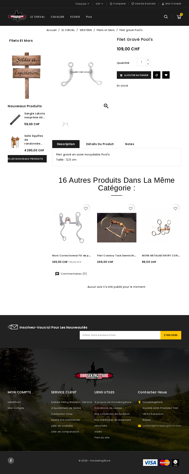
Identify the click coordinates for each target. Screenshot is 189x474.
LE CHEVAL (37, 17)
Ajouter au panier (134, 75)
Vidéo (98, 431)
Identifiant (14, 402)
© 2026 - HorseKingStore (95, 460)
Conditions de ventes (108, 408)
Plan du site (101, 437)
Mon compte (16, 408)
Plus (89, 17)
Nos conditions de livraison (112, 414)
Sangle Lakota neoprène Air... (34, 115)
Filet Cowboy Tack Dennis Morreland (121, 255)
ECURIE (75, 17)
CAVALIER (57, 17)
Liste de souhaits (62, 425)
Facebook (11, 460)
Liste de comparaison (65, 431)
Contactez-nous (61, 414)
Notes (129, 144)
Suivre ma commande (65, 420)
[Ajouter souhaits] (166, 75)
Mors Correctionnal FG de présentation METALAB (84, 255)
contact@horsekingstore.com (162, 425)
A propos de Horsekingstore (112, 402)
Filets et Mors (21, 40)
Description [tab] (66, 144)
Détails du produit (100, 144)
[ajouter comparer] (156, 75)
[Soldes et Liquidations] (27, 74)
